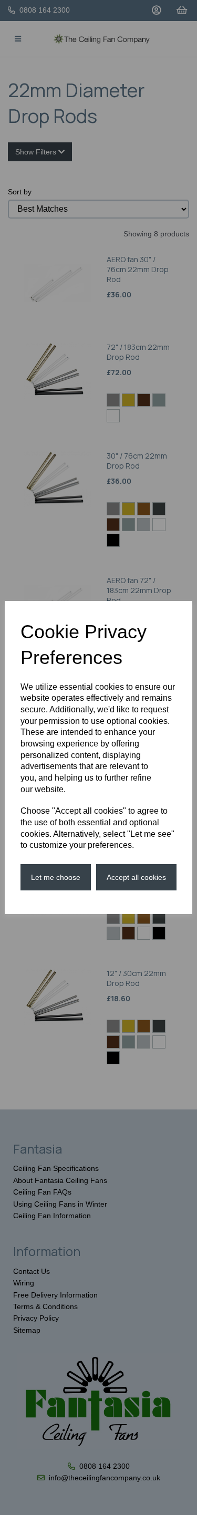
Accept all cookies (136, 877)
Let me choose (55, 877)
